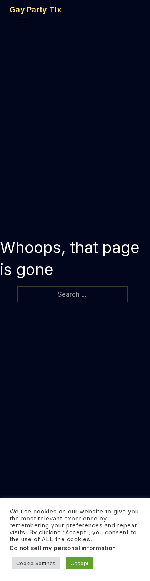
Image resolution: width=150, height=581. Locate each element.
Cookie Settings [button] (36, 563)
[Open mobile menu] (23, 22)
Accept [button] (80, 563)
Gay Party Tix (36, 10)
